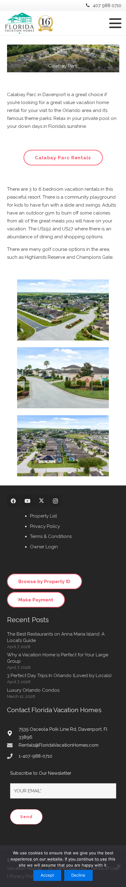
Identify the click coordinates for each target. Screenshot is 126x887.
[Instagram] (55, 501)
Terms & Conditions (51, 536)
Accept (47, 875)
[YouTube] (27, 501)
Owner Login (44, 547)
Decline (78, 875)
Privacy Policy (45, 526)
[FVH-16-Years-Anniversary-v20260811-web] (29, 23)
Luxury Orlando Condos (33, 690)
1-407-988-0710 (35, 756)
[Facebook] (13, 501)
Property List (43, 516)
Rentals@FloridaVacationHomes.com (58, 745)
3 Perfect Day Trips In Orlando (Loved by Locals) (59, 675)
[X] (41, 501)
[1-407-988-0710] (13, 756)
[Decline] (118, 866)
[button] (115, 23)
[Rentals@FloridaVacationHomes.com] (13, 745)
